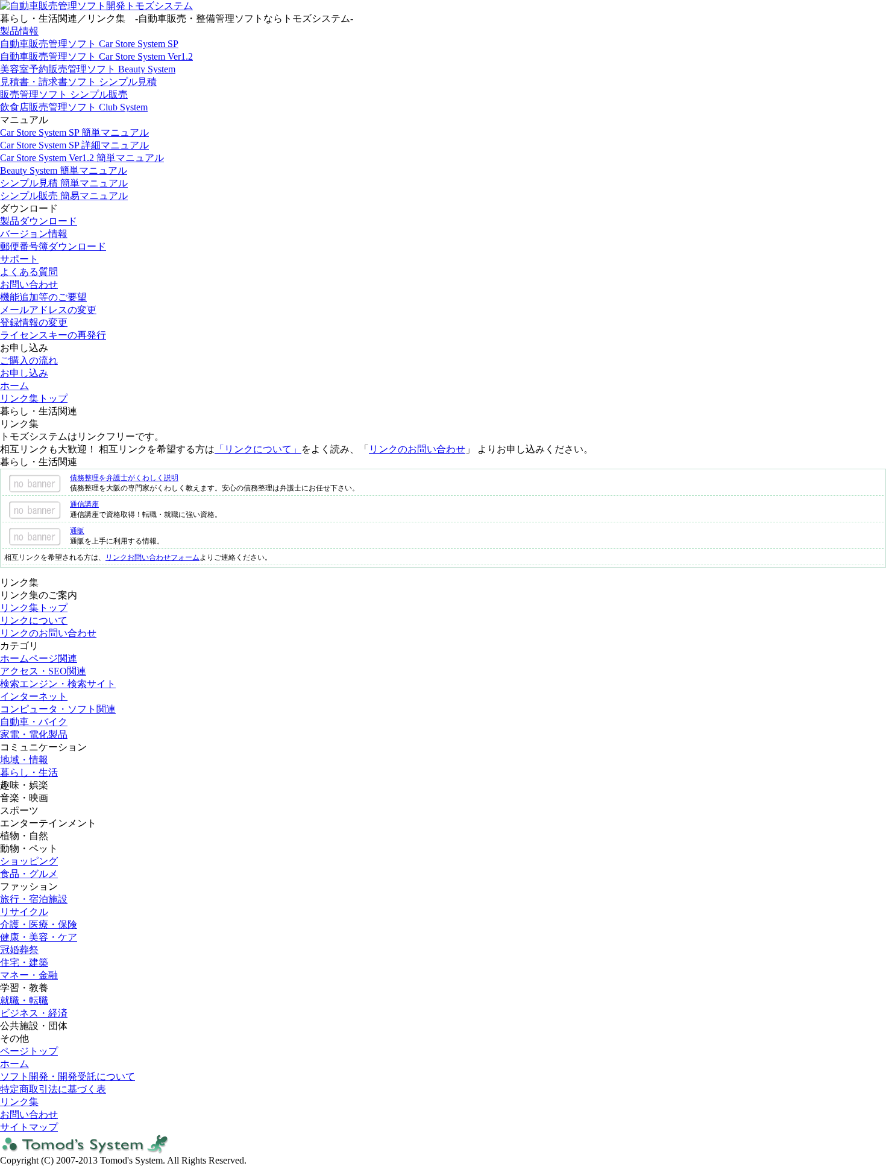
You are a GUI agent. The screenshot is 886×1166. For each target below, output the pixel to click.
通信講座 (84, 504)
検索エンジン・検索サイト (58, 684)
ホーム (14, 386)
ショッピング (29, 861)
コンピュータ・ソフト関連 (58, 709)
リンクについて (34, 620)
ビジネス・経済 (34, 1013)
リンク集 (19, 1102)
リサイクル (24, 912)
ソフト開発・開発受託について (67, 1076)
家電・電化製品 (34, 734)
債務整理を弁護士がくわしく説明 (124, 478)
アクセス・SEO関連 (43, 671)
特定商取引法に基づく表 (53, 1089)
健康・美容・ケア (38, 937)
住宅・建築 (24, 962)
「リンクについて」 (258, 449)
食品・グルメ (29, 874)
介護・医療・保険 (38, 924)
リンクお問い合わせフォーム (152, 557)
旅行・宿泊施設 (34, 899)
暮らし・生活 (29, 772)
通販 (77, 531)
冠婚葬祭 (19, 950)
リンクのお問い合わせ (417, 449)
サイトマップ (29, 1127)
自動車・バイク (34, 722)
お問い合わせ (29, 1114)
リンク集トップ (34, 398)
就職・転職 (24, 1000)
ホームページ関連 (38, 658)
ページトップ (29, 1051)
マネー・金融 (29, 975)
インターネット (34, 696)
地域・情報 (24, 760)
